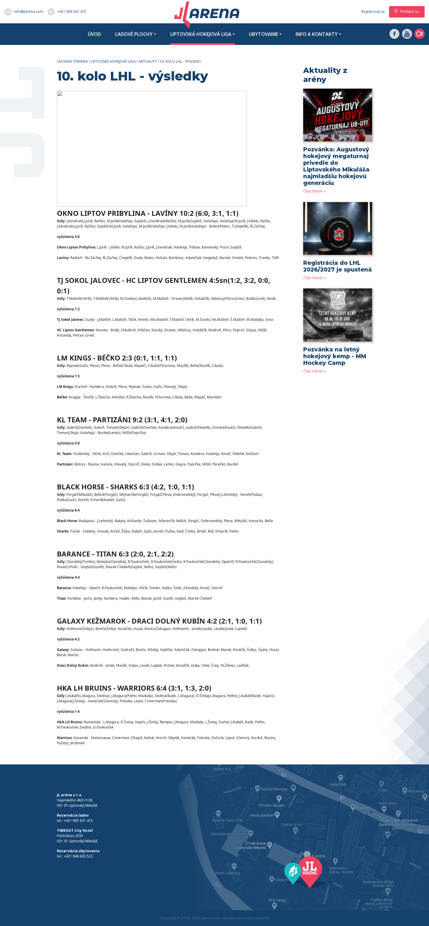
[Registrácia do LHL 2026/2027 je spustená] (337, 230)
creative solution (255, 918)
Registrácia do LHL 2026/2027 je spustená (337, 266)
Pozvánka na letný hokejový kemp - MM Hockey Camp (334, 356)
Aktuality (148, 61)
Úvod (94, 34)
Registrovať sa (373, 11)
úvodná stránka (72, 61)
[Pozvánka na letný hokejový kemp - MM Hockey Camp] (337, 316)
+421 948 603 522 (78, 856)
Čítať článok (313, 191)
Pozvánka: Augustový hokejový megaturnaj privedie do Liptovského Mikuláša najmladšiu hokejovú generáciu (336, 166)
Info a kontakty (317, 34)
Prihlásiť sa (409, 11)
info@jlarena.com (28, 11)
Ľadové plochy (134, 34)
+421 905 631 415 (71, 11)
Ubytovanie (263, 34)
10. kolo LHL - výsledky (180, 61)
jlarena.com (211, 918)
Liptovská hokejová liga (200, 34)
